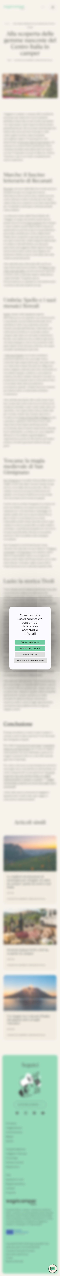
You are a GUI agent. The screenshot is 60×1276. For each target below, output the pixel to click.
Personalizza (30, 654)
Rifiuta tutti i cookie (30, 648)
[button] (52, 1268)
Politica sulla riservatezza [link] (30, 660)
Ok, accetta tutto (30, 642)
